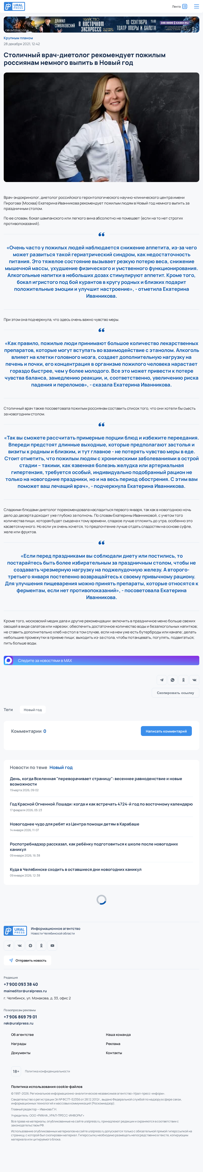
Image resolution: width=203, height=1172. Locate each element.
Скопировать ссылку (175, 693)
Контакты (114, 1052)
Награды (18, 1043)
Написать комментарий (166, 731)
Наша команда (118, 1034)
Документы (20, 1052)
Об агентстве (22, 1034)
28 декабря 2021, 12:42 (22, 43)
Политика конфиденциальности (47, 1071)
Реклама (113, 1043)
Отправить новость (31, 960)
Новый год (33, 709)
